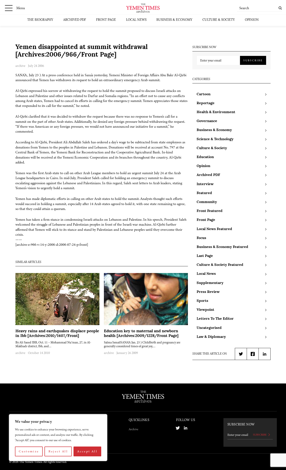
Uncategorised (209, 328)
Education (205, 157)
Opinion (252, 20)
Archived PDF (74, 20)
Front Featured (210, 211)
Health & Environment (216, 112)
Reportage (205, 103)
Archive (133, 429)
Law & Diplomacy (211, 337)
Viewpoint (205, 310)
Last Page (205, 256)
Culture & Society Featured (220, 265)
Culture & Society (218, 20)
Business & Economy (174, 20)
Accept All (87, 451)
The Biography (40, 20)
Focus (201, 238)
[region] (58, 437)
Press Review (208, 292)
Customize (29, 451)
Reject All (58, 451)
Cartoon (203, 94)
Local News (136, 20)
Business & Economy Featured (222, 247)
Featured (204, 193)
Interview (205, 184)
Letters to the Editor (215, 319)
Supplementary (210, 283)
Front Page (106, 20)
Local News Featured (214, 229)
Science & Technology (215, 139)
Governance (207, 121)
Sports (202, 301)
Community (207, 202)
